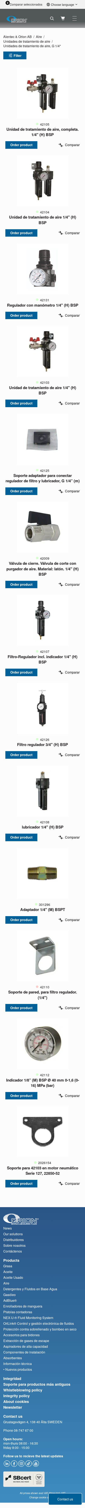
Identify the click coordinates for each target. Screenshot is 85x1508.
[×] (74, 18)
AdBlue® (10, 1300)
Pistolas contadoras (17, 1312)
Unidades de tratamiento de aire (26, 41)
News (7, 1228)
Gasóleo (9, 1294)
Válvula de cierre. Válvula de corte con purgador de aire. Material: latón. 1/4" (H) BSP (42, 568)
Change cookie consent (42, 1497)
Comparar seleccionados (26, 4)
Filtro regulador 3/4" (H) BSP (42, 744)
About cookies (16, 1401)
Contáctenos (12, 1251)
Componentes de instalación (24, 1352)
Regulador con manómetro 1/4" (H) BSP (42, 305)
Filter (17, 55)
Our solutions (13, 1234)
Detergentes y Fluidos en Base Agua (30, 1289)
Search (52, 18)
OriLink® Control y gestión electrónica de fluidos (38, 1323)
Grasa (7, 1266)
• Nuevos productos (17, 1369)
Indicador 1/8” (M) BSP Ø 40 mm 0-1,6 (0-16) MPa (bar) (42, 1082)
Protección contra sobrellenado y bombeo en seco (40, 1329)
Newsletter (12, 1407)
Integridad (12, 1378)
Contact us (65, 1499)
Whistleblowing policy (22, 1390)
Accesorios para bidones (21, 1335)
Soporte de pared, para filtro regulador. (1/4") (42, 994)
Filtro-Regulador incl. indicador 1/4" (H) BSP (42, 659)
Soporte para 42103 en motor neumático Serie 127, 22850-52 (42, 1170)
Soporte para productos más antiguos (36, 1384)
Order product (21, 144)
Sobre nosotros (14, 1245)
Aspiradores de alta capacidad (25, 1346)
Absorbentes (12, 1358)
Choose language (62, 4)
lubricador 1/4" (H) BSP (42, 827)
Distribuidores (13, 1239)
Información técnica (17, 1363)
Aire (39, 36)
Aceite (8, 1271)
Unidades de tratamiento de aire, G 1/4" (32, 46)
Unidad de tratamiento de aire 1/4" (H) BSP (42, 219)
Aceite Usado (13, 1277)
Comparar (72, 145)
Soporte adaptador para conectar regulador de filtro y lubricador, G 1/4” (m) (43, 478)
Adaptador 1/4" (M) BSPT (42, 909)
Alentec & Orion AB (17, 36)
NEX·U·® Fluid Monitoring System (28, 1317)
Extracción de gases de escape (26, 1340)
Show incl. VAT (57, 1493)
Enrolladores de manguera (22, 1306)
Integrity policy (16, 1395)
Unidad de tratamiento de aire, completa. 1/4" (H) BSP (42, 131)
